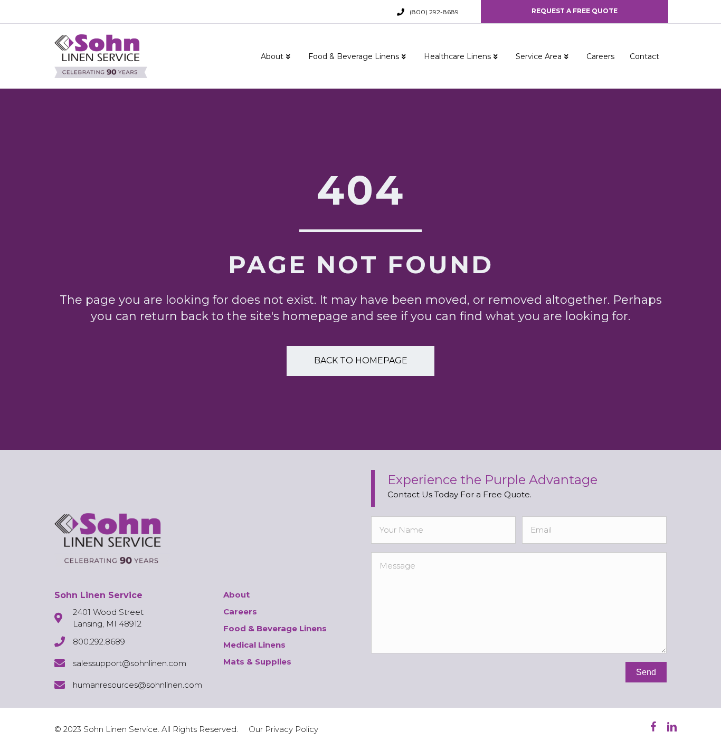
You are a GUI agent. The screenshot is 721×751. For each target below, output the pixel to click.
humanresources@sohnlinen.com (137, 685)
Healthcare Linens (457, 56)
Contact (644, 56)
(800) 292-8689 (434, 12)
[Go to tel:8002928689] (400, 12)
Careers (600, 56)
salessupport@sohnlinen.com (129, 663)
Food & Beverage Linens (353, 56)
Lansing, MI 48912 (107, 624)
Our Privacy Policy (283, 729)
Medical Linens (254, 645)
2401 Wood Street (108, 612)
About (272, 56)
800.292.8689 (99, 642)
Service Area (539, 56)
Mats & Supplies (257, 662)
